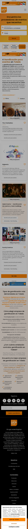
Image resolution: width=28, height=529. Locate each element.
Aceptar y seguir (14, 519)
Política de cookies (15, 514)
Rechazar (14, 523)
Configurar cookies (14, 526)
